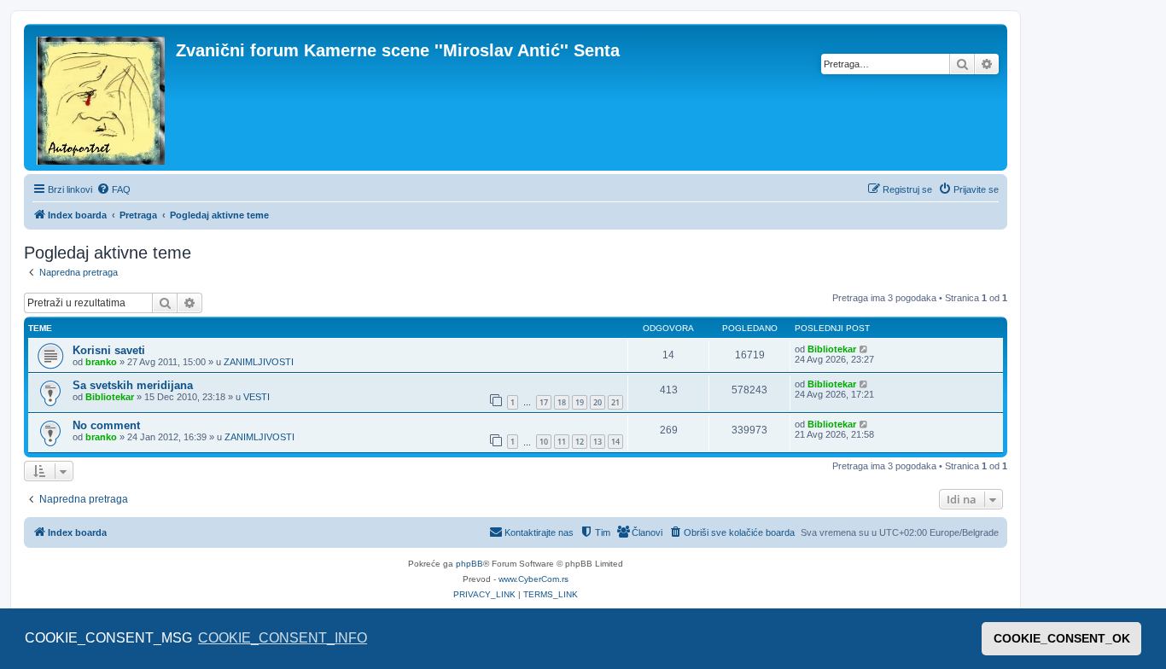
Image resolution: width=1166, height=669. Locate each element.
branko (101, 362)
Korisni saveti (109, 350)
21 (615, 402)
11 (561, 441)
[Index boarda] (102, 97)
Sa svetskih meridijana (133, 385)
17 (543, 402)
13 (597, 441)
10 (543, 441)
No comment (106, 425)
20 (597, 402)
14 (615, 441)
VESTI (256, 397)
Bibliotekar (831, 349)
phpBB (469, 563)
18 (561, 402)
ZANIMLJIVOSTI (259, 362)
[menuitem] (113, 189)
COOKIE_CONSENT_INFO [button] (282, 638)
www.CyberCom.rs (533, 579)
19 (579, 402)
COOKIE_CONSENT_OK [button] (1062, 638)
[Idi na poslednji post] (864, 349)
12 (579, 441)
